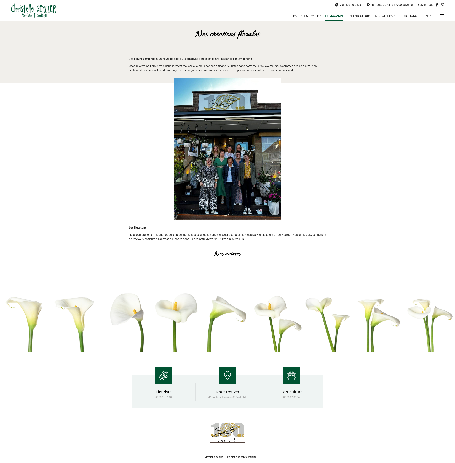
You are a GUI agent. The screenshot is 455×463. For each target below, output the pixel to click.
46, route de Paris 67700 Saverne (389, 5)
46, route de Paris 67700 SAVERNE (227, 397)
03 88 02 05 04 (291, 397)
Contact (428, 16)
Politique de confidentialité (241, 457)
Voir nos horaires (347, 5)
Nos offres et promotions (396, 16)
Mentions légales (214, 457)
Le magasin (334, 16)
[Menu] (442, 16)
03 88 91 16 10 (163, 397)
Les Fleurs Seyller (306, 16)
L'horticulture (359, 16)
